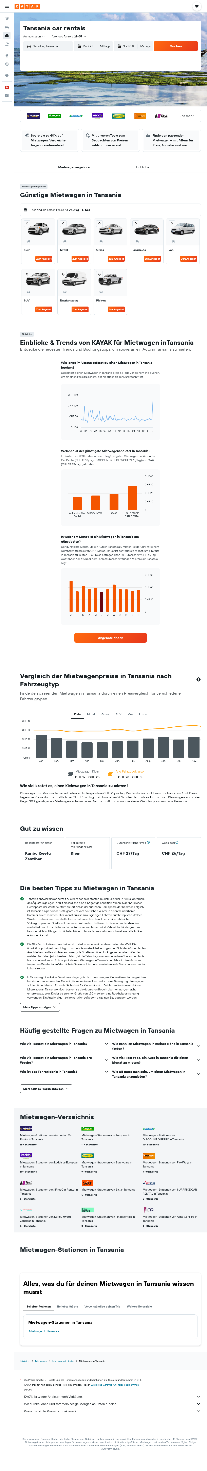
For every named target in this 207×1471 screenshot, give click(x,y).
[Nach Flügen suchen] (7, 19)
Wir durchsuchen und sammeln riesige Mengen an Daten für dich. (70, 1404)
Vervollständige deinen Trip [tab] (102, 1306)
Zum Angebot (44, 258)
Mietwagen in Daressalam (45, 1331)
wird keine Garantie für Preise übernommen (115, 1384)
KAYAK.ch (25, 1361)
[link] (110, 638)
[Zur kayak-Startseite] (27, 6)
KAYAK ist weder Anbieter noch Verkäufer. (53, 1397)
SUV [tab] (118, 714)
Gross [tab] (105, 714)
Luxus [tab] (143, 714)
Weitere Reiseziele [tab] (139, 1306)
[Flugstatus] (7, 64)
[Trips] (7, 76)
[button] (6, 6)
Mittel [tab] (91, 714)
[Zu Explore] (7, 56)
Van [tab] (130, 714)
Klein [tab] (77, 714)
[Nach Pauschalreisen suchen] (7, 44)
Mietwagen (41, 1361)
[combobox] (34, 36)
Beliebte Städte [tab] (67, 1306)
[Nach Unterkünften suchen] (7, 27)
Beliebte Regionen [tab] (38, 1306)
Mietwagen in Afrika (63, 1361)
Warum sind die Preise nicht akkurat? (50, 1411)
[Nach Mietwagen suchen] (7, 36)
